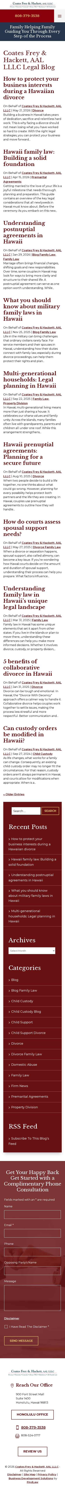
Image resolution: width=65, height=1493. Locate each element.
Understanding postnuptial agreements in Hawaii (24, 232)
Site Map (29, 1474)
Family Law (11, 259)
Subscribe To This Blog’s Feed (28, 1141)
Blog (14, 980)
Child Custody (43, 754)
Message (10, 1281)
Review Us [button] (32, 1451)
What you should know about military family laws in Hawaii (31, 309)
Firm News (19, 1086)
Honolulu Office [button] (32, 1414)
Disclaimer (11, 1318)
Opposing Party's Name (20, 1262)
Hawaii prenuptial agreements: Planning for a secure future (28, 453)
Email (9, 1225)
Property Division (15, 403)
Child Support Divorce (28, 1033)
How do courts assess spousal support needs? (31, 528)
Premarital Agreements (29, 1097)
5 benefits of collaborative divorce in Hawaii (27, 667)
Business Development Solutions (31, 1478)
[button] (59, 16)
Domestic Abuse (24, 1065)
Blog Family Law (43, 254)
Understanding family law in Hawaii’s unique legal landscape (25, 597)
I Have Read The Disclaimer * (29, 1326)
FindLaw (32, 1482)
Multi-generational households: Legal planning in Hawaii (29, 379)
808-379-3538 (27, 16)
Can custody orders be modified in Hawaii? (30, 734)
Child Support (22, 1022)
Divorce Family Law (47, 547)
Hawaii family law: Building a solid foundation (29, 158)
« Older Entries (13, 794)
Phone (9, 1243)
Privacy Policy (47, 1474)
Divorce (38, 110)
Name (8, 1206)
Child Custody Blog (26, 1012)
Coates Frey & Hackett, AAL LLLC (37, 1466)
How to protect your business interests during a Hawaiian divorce (31, 88)
